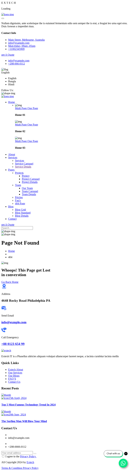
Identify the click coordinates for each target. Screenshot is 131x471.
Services (12, 157)
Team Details (29, 194)
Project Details (30, 182)
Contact (12, 218)
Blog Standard (23, 212)
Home (11, 102)
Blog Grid (20, 209)
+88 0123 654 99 (13, 344)
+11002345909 (16, 49)
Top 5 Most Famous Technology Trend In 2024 (28, 404)
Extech (30, 462)
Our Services (15, 372)
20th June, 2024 (17, 414)
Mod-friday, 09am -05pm (21, 45)
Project (25, 175)
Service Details (23, 166)
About (11, 154)
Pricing (19, 197)
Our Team (27, 188)
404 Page (20, 203)
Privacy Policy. (28, 456)
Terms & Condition (12, 468)
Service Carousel (24, 163)
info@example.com (18, 60)
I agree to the (20, 456)
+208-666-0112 (16, 63)
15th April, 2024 (17, 398)
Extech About (15, 369)
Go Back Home (9, 282)
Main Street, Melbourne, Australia (26, 39)
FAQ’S (12, 378)
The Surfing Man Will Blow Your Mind (24, 421)
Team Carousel (30, 191)
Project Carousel (31, 178)
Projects (19, 172)
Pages (11, 169)
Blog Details (21, 215)
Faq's (18, 200)
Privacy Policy (31, 468)
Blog (10, 206)
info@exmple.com (13, 322)
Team (18, 185)
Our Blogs (13, 375)
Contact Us (14, 381)
